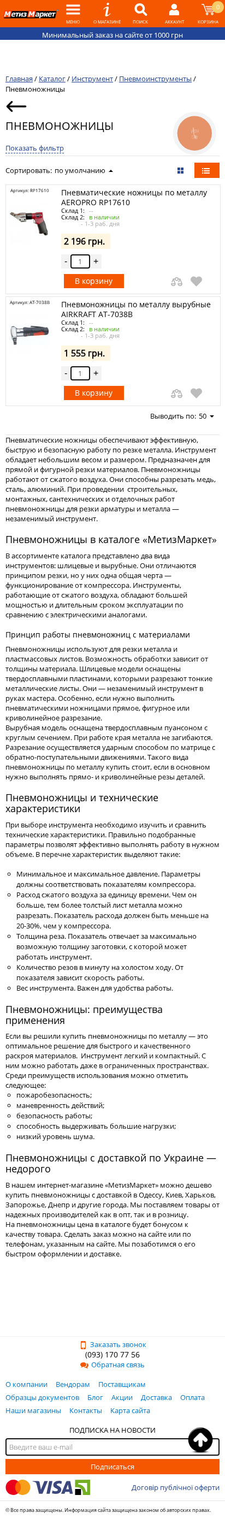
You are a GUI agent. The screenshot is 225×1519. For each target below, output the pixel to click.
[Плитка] (181, 170)
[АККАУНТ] (174, 14)
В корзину (93, 281)
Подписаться (112, 1467)
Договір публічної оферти (176, 1487)
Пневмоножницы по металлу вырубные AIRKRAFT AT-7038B (136, 309)
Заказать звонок (118, 1344)
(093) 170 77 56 (112, 1354)
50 (202, 416)
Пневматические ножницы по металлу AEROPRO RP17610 (134, 197)
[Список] (207, 170)
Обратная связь (118, 1364)
